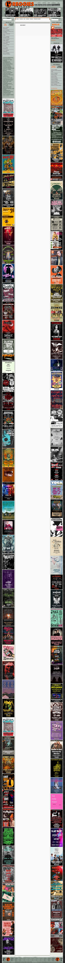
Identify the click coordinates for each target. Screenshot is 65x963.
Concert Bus (7, 92)
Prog (4, 64)
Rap (11, 72)
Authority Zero (6, 37)
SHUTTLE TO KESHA (54, 79)
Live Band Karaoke (7, 83)
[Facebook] (53, 24)
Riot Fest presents (7, 93)
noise (10, 86)
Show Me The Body (6, 54)
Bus (24, 19)
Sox (4, 87)
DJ (10, 63)
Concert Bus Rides (53, 67)
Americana (10, 57)
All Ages (5, 85)
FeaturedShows (11, 25)
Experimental (6, 90)
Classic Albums (6, 78)
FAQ (58, 2)
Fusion (4, 89)
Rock (5, 81)
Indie (12, 94)
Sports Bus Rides (59, 67)
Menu (17, 19)
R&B (9, 73)
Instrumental (6, 63)
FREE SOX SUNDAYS (55, 38)
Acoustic (5, 79)
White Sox (5, 84)
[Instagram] (56, 24)
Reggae (8, 64)
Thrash (5, 72)
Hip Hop (9, 81)
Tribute (5, 60)
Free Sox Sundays (7, 71)
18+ (7, 69)
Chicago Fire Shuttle (8, 91)
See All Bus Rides (54, 88)
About (39, 2)
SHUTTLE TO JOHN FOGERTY (56, 85)
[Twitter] (55, 24)
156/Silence (5, 51)
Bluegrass (7, 65)
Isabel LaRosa (5, 40)
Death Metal (6, 76)
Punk (9, 69)
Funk (4, 80)
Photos (44, 2)
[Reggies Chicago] (19, 7)
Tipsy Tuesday (7, 94)
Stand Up (5, 66)
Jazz (9, 66)
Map (49, 2)
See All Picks (53, 40)
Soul (11, 64)
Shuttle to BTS (54, 74)
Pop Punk (5, 67)
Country (5, 59)
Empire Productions (9, 68)
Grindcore (5, 82)
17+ (9, 59)
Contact (54, 2)
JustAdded (5, 25)
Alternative (6, 61)
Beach (31, 19)
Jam (11, 78)
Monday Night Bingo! (6, 58)
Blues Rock (8, 87)
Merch (27, 19)
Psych (8, 72)
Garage (5, 57)
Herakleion (5, 43)
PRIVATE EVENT (37, 19)
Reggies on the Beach (8, 74)
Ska (4, 65)
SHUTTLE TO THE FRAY (55, 82)
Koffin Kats (5, 28)
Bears (4, 69)
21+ (11, 59)
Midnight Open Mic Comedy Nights (11, 88)
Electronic (6, 86)
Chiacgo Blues (11, 84)
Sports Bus (9, 80)
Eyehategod (5, 48)
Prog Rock (5, 73)
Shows (21, 19)
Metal (5, 70)
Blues (9, 67)
